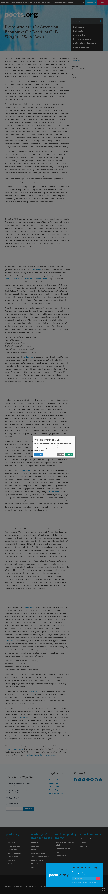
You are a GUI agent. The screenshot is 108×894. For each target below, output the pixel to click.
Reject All (61, 454)
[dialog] (54, 447)
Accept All (69, 454)
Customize (38, 454)
